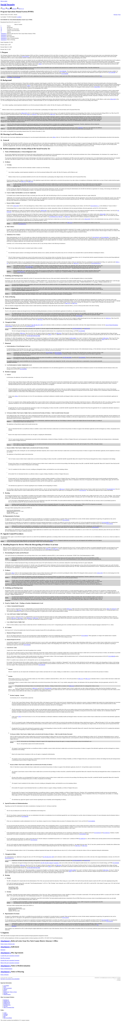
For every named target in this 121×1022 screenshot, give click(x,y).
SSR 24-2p (58, 333)
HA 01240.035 (82, 357)
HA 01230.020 (58, 352)
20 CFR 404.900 (76, 328)
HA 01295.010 (97, 832)
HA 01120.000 (105, 522)
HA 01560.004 (63, 71)
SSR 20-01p (106, 338)
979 (89, 328)
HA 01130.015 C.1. (95, 205)
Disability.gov (6, 1001)
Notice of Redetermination (6, 968)
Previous (115, 14)
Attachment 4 (4, 38)
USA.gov (5, 1006)
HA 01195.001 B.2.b (96, 263)
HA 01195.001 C (29, 266)
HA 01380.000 (111, 656)
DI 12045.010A (21, 271)
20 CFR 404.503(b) (67, 357)
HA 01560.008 (112, 72)
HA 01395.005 (48, 688)
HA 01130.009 (16, 77)
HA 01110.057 (95, 527)
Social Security (8, 4)
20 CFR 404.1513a (53, 216)
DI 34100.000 (82, 331)
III (1, 29)
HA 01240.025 (58, 353)
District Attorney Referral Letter (8, 944)
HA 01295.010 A (22, 224)
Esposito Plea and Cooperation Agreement (10, 960)
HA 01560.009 (64, 73)
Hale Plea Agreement (5, 958)
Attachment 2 (4, 35)
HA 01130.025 (25, 56)
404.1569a (37, 335)
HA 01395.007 (42, 664)
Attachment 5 (4, 39)
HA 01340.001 (84, 635)
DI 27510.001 (79, 315)
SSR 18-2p (40, 319)
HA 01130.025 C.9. (9, 858)
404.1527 (60, 216)
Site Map (5, 993)
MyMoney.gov (6, 1003)
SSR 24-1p (22, 333)
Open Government (7, 988)
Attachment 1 (4, 33)
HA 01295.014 (82, 490)
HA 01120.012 (66, 520)
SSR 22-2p (52, 114)
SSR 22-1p (23, 181)
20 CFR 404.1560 (31, 335)
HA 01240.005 (23, 369)
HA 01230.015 (49, 352)
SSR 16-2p (19, 610)
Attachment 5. (6, 972)
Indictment (3, 949)
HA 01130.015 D (111, 489)
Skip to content (4, 1)
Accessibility (6, 985)
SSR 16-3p (67, 216)
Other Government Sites (8, 1007)
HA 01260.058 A (105, 237)
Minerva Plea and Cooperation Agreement (10, 962)
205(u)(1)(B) (97, 87)
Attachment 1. (6, 941)
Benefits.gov (6, 999)
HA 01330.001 (27, 644)
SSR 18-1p (108, 318)
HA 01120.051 (109, 523)
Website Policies (7, 994)
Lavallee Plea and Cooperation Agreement (10, 955)
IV (1, 30)
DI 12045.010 (82, 838)
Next (119, 14)
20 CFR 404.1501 (36, 325)
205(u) (40, 64)
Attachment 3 (4, 36)
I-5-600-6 (19, 17)
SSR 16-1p (69, 608)
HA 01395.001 (82, 834)
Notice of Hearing (5, 974)
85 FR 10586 (73, 338)
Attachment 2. (6, 947)
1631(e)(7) (34, 114)
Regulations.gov (7, 1005)
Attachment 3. (6, 953)
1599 (41, 325)
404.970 (86, 328)
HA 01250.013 (96, 237)
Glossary (5, 989)
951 (81, 328)
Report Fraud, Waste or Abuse (10, 991)
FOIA (4, 986)
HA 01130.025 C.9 (30, 326)
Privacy (5, 990)
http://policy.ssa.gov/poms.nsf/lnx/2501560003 (10, 978)
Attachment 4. (6, 966)
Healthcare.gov (6, 1002)
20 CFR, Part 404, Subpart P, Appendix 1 (50, 862)
